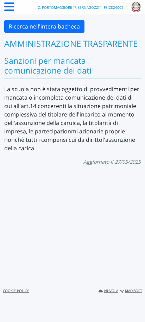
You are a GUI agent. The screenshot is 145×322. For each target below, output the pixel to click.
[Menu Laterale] (9, 9)
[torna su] (130, 300)
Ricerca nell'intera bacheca (44, 26)
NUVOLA (111, 291)
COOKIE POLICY (16, 291)
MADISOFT (133, 291)
